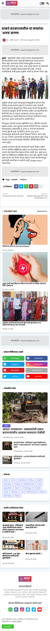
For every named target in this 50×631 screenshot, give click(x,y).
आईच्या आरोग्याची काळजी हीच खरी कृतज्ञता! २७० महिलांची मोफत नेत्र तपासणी (21, 324)
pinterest (15, 370)
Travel (6, 492)
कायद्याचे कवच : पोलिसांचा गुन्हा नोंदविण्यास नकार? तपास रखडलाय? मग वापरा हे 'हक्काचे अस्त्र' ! (30, 445)
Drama (42, 492)
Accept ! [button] (7, 626)
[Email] (36, 186)
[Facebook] (16, 186)
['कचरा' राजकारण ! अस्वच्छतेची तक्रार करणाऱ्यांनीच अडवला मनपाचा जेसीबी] (25, 407)
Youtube (37, 488)
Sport (17, 488)
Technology (26, 488)
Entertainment (29, 484)
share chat (36, 370)
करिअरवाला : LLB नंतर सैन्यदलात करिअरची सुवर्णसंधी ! (29, 458)
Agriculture (8, 488)
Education (7, 484)
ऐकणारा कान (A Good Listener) (15, 246)
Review (17, 496)
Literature (22, 480)
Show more (42, 211)
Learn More (16, 621)
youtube (38, 376)
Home (4, 24)
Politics (11, 24)
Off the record (32, 492)
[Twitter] (21, 186)
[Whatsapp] (26, 186)
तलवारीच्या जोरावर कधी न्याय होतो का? (35, 526)
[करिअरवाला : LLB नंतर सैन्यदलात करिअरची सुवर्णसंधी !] (7, 460)
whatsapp (15, 358)
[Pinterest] (31, 186)
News (6, 480)
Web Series (8, 496)
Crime (13, 480)
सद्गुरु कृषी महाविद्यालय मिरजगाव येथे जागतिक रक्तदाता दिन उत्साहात (24, 285)
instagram (38, 364)
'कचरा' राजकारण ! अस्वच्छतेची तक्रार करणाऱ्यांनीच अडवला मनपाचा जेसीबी (23, 431)
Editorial (14, 492)
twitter (15, 376)
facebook (38, 358)
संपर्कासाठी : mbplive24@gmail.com (25, 14)
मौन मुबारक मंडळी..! (33, 554)
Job (22, 492)
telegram (15, 364)
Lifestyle (17, 484)
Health (14, 179)
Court (39, 484)
